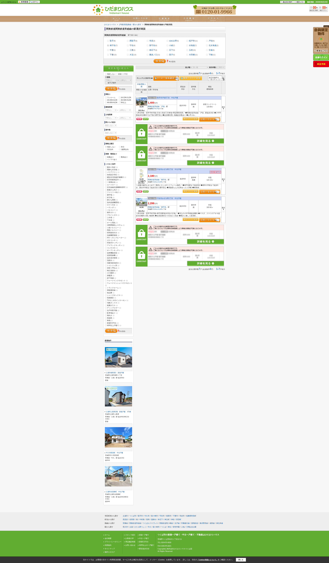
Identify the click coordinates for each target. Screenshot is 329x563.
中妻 (113, 50)
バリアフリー (113, 172)
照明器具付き (113, 233)
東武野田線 (204, 523)
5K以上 (123, 102)
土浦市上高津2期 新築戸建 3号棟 (118, 412)
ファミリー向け (114, 192)
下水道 (110, 220)
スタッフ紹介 (130, 535)
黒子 (172, 55)
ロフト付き (112, 205)
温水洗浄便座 (113, 258)
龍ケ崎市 (154, 516)
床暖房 (110, 275)
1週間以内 (125, 149)
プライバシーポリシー (113, 542)
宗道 (211, 50)
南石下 (153, 50)
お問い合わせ (130, 545)
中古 (126, 74)
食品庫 (110, 293)
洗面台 (110, 260)
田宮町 (178, 519)
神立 (169, 527)
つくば (163, 527)
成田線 (212, 523)
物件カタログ (110, 552)
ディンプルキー (114, 308)
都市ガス (111, 212)
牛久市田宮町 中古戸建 (114, 453)
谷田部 (131, 519)
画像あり (110, 157)
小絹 (172, 45)
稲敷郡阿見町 (191, 516)
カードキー (112, 185)
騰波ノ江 (154, 55)
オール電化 (112, 223)
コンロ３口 (112, 248)
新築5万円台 (112, 323)
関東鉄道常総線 (153, 106)
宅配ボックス (113, 303)
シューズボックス (115, 295)
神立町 (167, 519)
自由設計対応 (113, 175)
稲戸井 (193, 41)
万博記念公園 (191, 527)
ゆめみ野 (174, 41)
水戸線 (177, 523)
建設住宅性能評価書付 (116, 177)
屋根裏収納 (112, 290)
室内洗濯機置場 (114, 202)
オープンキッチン (115, 250)
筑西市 (168, 516)
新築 (120, 74)
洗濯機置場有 (113, 235)
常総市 (182, 516)
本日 (122, 147)
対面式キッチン (114, 243)
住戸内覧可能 (113, 310)
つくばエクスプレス (150, 523)
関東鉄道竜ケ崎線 (166, 523)
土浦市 (125, 516)
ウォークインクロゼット (117, 281)
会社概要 (108, 538)
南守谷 (113, 45)
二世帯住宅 (112, 182)
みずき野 (159, 182)
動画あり (124, 157)
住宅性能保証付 (114, 180)
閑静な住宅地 (113, 170)
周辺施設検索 (130, 542)
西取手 (133, 41)
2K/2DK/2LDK (112, 100)
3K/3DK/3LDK (126, 100)
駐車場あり (112, 313)
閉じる (240, 560)
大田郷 (193, 55)
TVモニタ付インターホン (117, 300)
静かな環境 (112, 200)
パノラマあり (112, 159)
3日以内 (110, 149)
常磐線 (125, 523)
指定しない (111, 74)
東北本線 (219, 523)
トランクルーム (114, 288)
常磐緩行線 (185, 523)
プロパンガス (113, 215)
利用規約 (108, 545)
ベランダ (111, 207)
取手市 (154, 108)
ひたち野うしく (140, 527)
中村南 (141, 519)
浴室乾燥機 (112, 255)
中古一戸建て (144, 538)
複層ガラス (112, 305)
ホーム (107, 535)
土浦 (131, 527)
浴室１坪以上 (113, 268)
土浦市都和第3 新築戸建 (115, 373)
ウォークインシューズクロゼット (118, 284)
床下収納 (111, 278)
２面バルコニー (114, 228)
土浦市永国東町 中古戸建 (115, 492)
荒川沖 (125, 527)
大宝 (133, 55)
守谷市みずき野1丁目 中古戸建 (169, 169)
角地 (110, 320)
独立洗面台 (112, 270)
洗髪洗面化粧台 (114, 263)
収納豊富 (111, 298)
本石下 (160, 519)
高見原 (125, 519)
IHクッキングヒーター (116, 238)
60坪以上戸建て (114, 325)
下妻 (113, 55)
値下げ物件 (112, 83)
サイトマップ (110, 549)
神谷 (173, 519)
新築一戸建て (144, 535)
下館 (212, 55)
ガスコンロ (112, 240)
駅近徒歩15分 (144, 549)
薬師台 (153, 519)
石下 (172, 50)
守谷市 (154, 182)
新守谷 (153, 45)
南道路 (110, 318)
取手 (113, 41)
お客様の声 (129, 538)
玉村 (192, 50)
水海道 (193, 45)
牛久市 (146, 516)
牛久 (149, 527)
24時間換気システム (115, 225)
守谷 (132, 45)
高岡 (147, 519)
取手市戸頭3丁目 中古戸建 (167, 98)
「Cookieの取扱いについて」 (207, 560)
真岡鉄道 (194, 523)
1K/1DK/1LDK (126, 97)
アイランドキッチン (115, 245)
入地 (183, 527)
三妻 (132, 50)
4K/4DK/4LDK (112, 102)
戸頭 (211, 41)
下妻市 (175, 516)
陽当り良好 (112, 167)
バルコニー (112, 210)
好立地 (110, 197)
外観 (138, 84)
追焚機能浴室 (113, 253)
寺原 (152, 41)
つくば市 (132, 516)
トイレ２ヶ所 (113, 265)
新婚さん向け (113, 190)
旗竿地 (110, 195)
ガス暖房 (111, 273)
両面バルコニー (114, 230)
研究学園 (176, 527)
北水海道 (213, 45)
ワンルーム (111, 97)
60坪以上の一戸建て (146, 545)
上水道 (110, 217)
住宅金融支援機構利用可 (117, 187)
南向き (110, 315)
